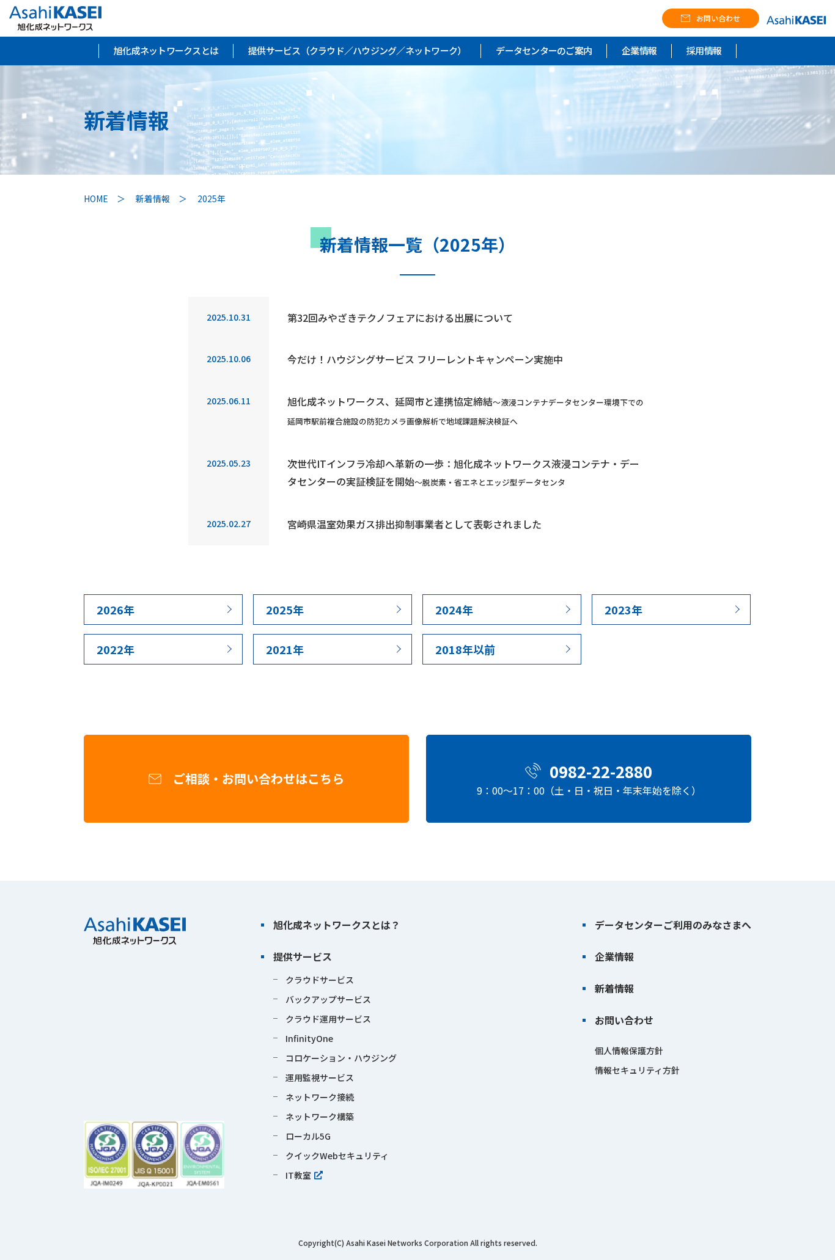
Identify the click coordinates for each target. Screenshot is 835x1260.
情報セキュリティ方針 (637, 1070)
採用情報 (703, 50)
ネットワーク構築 (319, 1116)
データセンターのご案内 (544, 50)
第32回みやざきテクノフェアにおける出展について (400, 317)
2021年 (285, 649)
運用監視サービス (319, 1077)
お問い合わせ (718, 18)
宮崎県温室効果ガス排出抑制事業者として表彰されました (414, 524)
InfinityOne (309, 1038)
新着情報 (153, 198)
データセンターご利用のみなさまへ (673, 924)
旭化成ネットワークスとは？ (336, 924)
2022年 (115, 649)
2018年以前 (465, 649)
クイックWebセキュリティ (337, 1155)
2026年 (115, 609)
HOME (96, 198)
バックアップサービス (328, 999)
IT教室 (298, 1175)
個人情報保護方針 (629, 1050)
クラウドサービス (319, 980)
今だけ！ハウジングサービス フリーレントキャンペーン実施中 (425, 359)
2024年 (454, 609)
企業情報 (639, 50)
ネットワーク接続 (319, 1097)
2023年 (623, 609)
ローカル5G (308, 1136)
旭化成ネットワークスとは (166, 50)
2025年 (285, 609)
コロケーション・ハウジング (341, 1058)
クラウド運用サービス (328, 1019)
